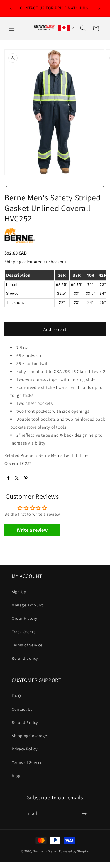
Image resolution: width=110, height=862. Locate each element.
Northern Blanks (45, 851)
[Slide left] (6, 185)
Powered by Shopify (74, 851)
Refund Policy (25, 722)
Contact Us (22, 709)
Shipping (12, 261)
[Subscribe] (84, 813)
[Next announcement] (99, 8)
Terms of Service (27, 645)
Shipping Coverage (29, 735)
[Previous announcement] (10, 8)
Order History (24, 618)
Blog (16, 775)
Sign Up (19, 591)
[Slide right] (103, 185)
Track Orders (23, 631)
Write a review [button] (32, 530)
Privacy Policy (24, 749)
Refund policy (25, 658)
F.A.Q (16, 696)
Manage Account (27, 605)
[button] (11, 28)
